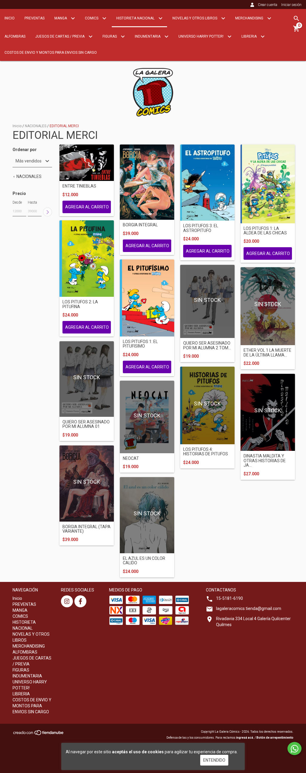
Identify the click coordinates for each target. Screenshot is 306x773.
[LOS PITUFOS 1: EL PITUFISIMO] (147, 297)
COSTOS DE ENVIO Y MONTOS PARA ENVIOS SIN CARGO (50, 52)
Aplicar (47, 212)
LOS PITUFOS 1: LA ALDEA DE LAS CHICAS (265, 230)
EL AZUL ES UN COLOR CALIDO (144, 560)
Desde (17, 202)
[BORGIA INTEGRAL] (147, 182)
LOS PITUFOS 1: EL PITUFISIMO (140, 343)
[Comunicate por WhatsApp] (294, 748)
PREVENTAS (35, 18)
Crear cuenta (267, 5)
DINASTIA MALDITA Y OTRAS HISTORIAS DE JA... (265, 461)
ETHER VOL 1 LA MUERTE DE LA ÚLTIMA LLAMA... (267, 352)
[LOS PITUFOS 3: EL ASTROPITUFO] (207, 183)
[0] (296, 30)
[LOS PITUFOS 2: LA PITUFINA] (86, 258)
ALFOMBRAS (14, 36)
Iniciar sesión (291, 5)
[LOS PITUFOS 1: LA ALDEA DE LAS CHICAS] (268, 184)
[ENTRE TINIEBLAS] (86, 163)
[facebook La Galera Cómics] (80, 601)
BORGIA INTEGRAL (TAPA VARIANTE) (86, 529)
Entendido (214, 760)
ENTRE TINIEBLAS (79, 186)
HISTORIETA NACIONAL (135, 18)
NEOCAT (131, 458)
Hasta (32, 202)
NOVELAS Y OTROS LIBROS (195, 18)
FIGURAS (110, 36)
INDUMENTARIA (148, 36)
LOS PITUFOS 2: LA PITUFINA (80, 304)
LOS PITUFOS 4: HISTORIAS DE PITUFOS (205, 451)
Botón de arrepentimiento (274, 737)
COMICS (92, 18)
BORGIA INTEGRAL (140, 225)
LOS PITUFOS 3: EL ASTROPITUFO (200, 228)
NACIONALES (36, 126)
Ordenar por (25, 149)
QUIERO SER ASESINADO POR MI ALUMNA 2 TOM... (207, 345)
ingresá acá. (245, 737)
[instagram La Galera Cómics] (67, 601)
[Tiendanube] (39, 734)
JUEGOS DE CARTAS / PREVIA (60, 36)
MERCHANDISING (249, 18)
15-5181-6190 (229, 598)
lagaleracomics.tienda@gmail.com (248, 608)
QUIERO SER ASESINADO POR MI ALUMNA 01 (86, 424)
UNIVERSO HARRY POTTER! (201, 36)
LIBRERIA (249, 36)
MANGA (61, 18)
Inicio (9, 18)
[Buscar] (296, 18)
